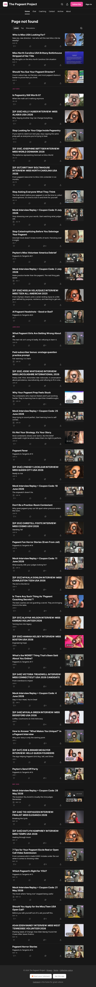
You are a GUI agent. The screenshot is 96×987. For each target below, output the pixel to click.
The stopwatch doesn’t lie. (22, 492)
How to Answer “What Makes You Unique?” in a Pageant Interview (36, 733)
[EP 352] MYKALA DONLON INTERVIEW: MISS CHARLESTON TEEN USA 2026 (37, 579)
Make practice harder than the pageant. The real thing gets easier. (36, 276)
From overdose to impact (22, 680)
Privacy (49, 970)
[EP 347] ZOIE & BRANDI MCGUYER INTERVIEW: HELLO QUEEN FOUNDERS (33, 752)
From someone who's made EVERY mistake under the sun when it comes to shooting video (35, 857)
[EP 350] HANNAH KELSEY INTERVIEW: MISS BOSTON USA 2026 (36, 638)
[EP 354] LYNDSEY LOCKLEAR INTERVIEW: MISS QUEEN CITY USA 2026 (35, 468)
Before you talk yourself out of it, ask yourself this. (32, 913)
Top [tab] (22, 28)
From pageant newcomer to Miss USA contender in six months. (34, 178)
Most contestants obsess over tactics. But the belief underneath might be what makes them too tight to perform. (36, 436)
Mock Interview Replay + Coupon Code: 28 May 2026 (35, 792)
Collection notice (66, 970)
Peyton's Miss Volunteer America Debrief (34, 252)
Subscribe (76, 4)
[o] (74, 39)
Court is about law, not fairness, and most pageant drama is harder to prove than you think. (36, 76)
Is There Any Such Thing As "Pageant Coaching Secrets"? (32, 598)
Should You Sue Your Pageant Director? (33, 71)
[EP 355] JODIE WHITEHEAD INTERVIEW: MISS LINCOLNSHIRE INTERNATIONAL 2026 (35, 373)
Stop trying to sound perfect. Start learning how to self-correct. (34, 418)
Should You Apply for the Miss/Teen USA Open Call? (34, 908)
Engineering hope (19, 643)
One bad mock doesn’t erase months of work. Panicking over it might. (37, 239)
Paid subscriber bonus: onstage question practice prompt (34, 354)
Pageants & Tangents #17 (22, 662)
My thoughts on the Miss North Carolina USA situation (34, 59)
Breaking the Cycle (19, 818)
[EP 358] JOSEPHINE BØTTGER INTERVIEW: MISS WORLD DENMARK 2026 (36, 150)
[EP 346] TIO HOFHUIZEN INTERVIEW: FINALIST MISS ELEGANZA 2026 (33, 813)
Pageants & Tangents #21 (22, 256)
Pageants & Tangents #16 (22, 772)
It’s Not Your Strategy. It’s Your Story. (32, 432)
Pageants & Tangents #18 (22, 545)
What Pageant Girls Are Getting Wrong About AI (36, 335)
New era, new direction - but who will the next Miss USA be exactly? (36, 39)
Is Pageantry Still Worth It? (26, 95)
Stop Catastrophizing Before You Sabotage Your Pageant (35, 233)
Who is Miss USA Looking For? (28, 34)
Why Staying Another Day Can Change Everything (32, 118)
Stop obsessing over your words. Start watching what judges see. (36, 217)
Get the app (59, 976)
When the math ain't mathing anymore (28, 98)
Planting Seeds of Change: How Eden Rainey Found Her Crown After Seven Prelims (34, 933)
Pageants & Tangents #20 (22, 315)
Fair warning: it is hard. (21, 358)
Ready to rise (17, 473)
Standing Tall (17, 529)
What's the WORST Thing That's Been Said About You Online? (35, 657)
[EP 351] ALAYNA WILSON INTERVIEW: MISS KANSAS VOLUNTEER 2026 (36, 619)
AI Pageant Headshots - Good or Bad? (32, 311)
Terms (56, 970)
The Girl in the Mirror (21, 584)
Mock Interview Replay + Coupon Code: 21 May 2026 (35, 889)
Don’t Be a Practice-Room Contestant (32, 505)
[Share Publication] (67, 4)
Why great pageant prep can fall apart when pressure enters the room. (36, 509)
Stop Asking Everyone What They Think (33, 192)
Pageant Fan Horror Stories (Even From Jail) (36, 542)
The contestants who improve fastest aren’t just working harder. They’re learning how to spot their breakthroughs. (35, 397)
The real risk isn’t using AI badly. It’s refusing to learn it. (34, 339)
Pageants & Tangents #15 (22, 874)
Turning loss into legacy (21, 624)
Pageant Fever (20, 450)
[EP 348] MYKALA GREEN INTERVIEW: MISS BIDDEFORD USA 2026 (36, 714)
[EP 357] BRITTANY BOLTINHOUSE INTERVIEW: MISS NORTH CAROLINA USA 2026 (34, 170)
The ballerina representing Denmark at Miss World (32, 155)
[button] (27, 11)
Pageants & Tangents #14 (22, 950)
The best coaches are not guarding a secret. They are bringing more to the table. (37, 604)
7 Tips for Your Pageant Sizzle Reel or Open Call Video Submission (35, 851)
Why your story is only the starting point (28, 737)
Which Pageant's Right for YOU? (29, 871)
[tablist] (24, 28)
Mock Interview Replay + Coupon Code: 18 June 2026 (35, 487)
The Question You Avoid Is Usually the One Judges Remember (32, 798)
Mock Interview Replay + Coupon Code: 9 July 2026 (37, 211)
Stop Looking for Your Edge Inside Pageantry (36, 130)
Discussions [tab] (30, 28)
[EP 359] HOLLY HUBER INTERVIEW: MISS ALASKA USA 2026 (34, 113)
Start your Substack (42, 976)
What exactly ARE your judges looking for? (29, 565)
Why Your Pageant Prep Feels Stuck (31, 392)
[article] (48, 40)
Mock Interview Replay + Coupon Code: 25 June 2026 (35, 412)
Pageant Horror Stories (24, 946)
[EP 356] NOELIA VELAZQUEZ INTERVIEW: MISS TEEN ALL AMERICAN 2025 (35, 292)
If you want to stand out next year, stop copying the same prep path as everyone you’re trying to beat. (35, 135)
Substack (36, 982)
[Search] (62, 4)
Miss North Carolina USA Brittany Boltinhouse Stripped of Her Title (37, 54)
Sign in (89, 4)
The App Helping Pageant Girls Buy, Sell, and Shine (32, 756)
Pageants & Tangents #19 (22, 454)
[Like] (13, 65)
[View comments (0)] (30, 46)
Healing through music (21, 837)
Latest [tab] (16, 28)
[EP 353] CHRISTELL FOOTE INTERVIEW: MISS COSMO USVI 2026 (34, 525)
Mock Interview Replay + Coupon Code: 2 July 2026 (37, 270)
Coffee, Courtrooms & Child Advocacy (27, 718)
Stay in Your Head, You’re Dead (24, 699)
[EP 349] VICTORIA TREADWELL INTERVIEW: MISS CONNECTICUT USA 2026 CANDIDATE (36, 676)
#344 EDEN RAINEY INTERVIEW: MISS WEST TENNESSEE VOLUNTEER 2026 (36, 927)
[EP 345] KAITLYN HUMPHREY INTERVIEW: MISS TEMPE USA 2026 (35, 832)
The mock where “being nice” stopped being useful (32, 894)
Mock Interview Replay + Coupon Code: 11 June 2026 (34, 560)
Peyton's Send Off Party (25, 769)
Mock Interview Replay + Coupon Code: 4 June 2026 (34, 695)
